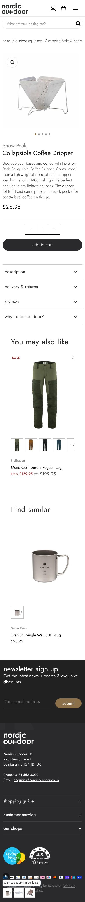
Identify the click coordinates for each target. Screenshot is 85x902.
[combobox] (42, 24)
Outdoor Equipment (29, 41)
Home (7, 41)
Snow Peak (14, 145)
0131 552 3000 (27, 774)
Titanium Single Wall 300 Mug (36, 635)
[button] (63, 9)
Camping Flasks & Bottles (65, 41)
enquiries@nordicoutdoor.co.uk (36, 779)
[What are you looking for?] (78, 23)
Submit (68, 703)
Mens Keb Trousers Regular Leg (36, 467)
